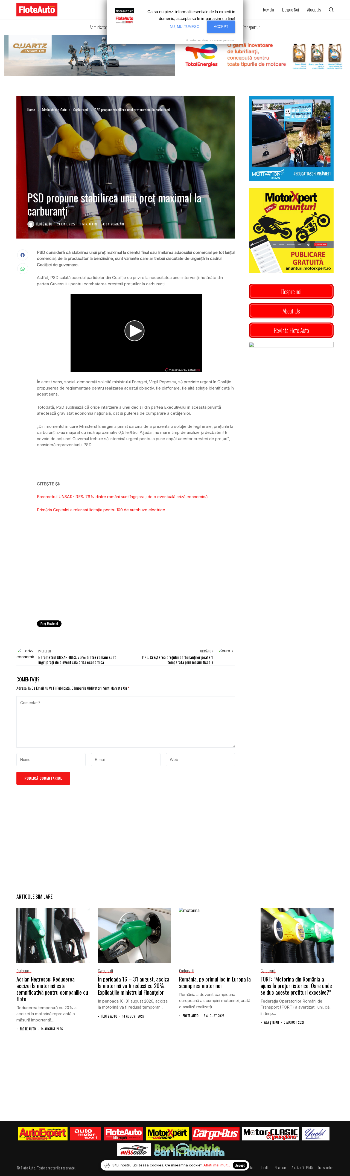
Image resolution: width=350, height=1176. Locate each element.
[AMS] (85, 1133)
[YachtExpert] (315, 1133)
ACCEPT (221, 27)
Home (31, 109)
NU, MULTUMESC (184, 27)
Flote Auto (44, 224)
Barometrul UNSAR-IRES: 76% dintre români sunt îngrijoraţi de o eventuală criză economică (122, 496)
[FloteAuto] (123, 1133)
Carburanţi (80, 109)
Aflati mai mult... (216, 1165)
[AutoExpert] (43, 1133)
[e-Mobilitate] (189, 1149)
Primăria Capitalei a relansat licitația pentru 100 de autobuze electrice (101, 509)
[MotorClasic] (270, 1133)
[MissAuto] (134, 1149)
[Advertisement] (136, 571)
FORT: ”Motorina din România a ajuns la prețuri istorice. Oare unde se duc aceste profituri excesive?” (296, 985)
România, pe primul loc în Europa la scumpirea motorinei (215, 982)
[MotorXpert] (167, 1133)
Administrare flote (54, 109)
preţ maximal (49, 623)
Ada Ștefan (271, 1022)
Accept (239, 1165)
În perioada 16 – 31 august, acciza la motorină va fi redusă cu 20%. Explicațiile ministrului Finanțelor (133, 985)
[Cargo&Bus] (216, 1133)
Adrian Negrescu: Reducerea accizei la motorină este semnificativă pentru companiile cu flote (52, 989)
